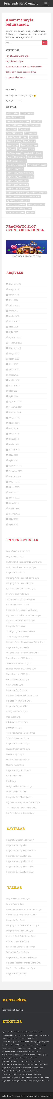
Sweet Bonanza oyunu (36, 204)
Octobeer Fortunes (34, 157)
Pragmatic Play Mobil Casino (18, 770)
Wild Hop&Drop (24, 208)
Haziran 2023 (15, 476)
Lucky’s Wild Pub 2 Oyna (16, 791)
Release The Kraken (38, 193)
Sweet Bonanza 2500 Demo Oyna (21, 668)
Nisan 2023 (14, 487)
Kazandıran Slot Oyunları (32, 153)
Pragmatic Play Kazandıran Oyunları (22, 610)
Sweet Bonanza (23, 200)
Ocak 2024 (14, 439)
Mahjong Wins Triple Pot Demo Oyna (22, 578)
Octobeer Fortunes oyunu (16, 161)
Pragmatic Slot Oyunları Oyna (18, 193)
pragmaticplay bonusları (16, 165)
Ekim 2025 (13, 326)
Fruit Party (34, 137)
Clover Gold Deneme (15, 125)
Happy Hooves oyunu (29, 145)
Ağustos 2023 (15, 465)
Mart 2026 (13, 300)
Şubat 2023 (14, 497)
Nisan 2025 (14, 358)
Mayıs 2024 (14, 417)
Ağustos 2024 (15, 401)
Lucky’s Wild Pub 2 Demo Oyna (20, 786)
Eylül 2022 (13, 524)
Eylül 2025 (13, 332)
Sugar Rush (11, 200)
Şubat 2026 (14, 305)
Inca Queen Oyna (13, 716)
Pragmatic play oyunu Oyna (17, 181)
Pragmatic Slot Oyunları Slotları (19, 872)
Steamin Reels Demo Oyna (18, 759)
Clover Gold (36, 121)
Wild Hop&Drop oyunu (15, 212)
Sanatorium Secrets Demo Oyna (20, 599)
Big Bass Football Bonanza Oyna (20, 620)
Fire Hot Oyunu (30, 133)
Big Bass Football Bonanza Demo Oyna (23, 615)
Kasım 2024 (14, 385)
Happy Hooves (12, 145)
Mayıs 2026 (14, 289)
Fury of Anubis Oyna (14, 61)
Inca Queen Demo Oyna (17, 711)
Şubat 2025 (14, 369)
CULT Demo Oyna (14, 775)
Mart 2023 (13, 492)
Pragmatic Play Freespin (16, 690)
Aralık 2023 (14, 444)
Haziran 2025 (15, 348)
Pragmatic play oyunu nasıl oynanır (20, 177)
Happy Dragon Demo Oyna (18, 749)
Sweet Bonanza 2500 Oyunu (18, 663)
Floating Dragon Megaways (17, 137)
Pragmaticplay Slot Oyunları (17, 185)
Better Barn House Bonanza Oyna (21, 72)
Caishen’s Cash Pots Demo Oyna (20, 588)
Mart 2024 (13, 428)
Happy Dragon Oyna (15, 754)
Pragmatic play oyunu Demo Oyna (20, 173)
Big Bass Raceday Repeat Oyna (20, 813)
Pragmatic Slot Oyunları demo (18, 189)
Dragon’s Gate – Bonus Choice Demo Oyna (25, 642)
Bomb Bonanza (27, 113)
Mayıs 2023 (14, 481)
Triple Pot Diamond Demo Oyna (20, 733)
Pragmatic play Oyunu (15, 169)
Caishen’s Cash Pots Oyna (17, 594)
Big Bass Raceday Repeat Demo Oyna (23, 802)
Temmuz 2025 (15, 342)
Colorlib (5, 1096)
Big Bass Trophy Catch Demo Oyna (22, 695)
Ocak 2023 (14, 503)
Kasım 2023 (14, 449)
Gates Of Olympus (14, 141)
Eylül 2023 (13, 460)
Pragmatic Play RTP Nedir (17, 647)
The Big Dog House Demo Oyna (20, 631)
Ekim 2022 (13, 519)
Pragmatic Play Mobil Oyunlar (19, 797)
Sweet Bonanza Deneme (16, 204)
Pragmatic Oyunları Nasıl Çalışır (20, 840)
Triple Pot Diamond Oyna (17, 738)
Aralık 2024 (14, 380)
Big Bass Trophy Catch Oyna (19, 700)
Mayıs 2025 (14, 353)
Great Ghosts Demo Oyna (17, 679)
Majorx (9, 157)
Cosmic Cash (11, 129)
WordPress (31, 1096)
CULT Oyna (11, 781)
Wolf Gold (30, 212)
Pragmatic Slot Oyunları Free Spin (21, 850)
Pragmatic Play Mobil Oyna (18, 743)
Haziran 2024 (15, 412)
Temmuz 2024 (15, 407)
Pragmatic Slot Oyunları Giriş (18, 856)
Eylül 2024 (13, 396)
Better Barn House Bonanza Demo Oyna (24, 66)
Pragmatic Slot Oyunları (21, 3)
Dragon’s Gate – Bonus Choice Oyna (22, 652)
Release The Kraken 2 (15, 197)
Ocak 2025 (14, 375)
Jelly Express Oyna (14, 727)
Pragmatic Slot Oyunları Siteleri (19, 866)
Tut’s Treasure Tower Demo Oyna (21, 807)
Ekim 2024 (13, 391)
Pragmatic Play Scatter (16, 77)
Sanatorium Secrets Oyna (17, 604)
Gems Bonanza (29, 141)
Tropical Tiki (11, 208)
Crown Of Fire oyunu (14, 133)
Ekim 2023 (13, 455)
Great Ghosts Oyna (14, 684)
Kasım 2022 (14, 513)
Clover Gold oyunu (32, 125)
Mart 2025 (13, 364)
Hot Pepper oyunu (14, 153)
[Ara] (44, 42)
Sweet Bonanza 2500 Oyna (18, 674)
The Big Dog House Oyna (17, 636)
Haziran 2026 (15, 284)
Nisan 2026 (14, 294)
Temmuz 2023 (15, 471)
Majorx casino (19, 157)
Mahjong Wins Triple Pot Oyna (19, 583)
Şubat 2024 (14, 433)
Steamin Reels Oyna (15, 765)
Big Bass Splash (12, 113)
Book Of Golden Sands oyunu (18, 121)
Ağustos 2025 (15, 337)
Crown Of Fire (24, 129)
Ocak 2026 (14, 310)
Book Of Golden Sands (15, 117)
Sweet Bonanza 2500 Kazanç (19, 658)
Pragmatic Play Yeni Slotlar (18, 706)
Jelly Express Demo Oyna (17, 722)
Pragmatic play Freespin (37, 165)
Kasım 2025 (14, 321)
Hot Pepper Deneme (26, 149)
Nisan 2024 (14, 423)
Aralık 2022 (14, 508)
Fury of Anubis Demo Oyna (17, 56)
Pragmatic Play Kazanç (16, 626)
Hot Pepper (11, 149)
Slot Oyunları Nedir (32, 197)
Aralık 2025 (14, 316)
